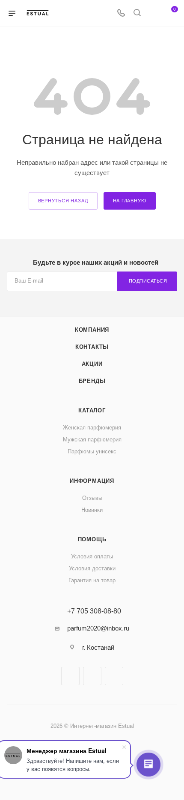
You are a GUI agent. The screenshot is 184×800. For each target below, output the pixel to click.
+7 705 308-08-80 (94, 611)
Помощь (92, 539)
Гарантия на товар (92, 580)
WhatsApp (114, 676)
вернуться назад (63, 200)
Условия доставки (92, 568)
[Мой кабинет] (153, 13)
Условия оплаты (92, 556)
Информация (92, 481)
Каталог (92, 410)
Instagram (92, 676)
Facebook (70, 676)
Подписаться (148, 280)
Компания (92, 330)
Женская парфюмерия (92, 427)
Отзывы (92, 498)
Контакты (92, 347)
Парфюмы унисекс (92, 451)
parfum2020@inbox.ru (98, 628)
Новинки (92, 510)
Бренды (92, 381)
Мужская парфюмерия (92, 439)
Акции (92, 364)
